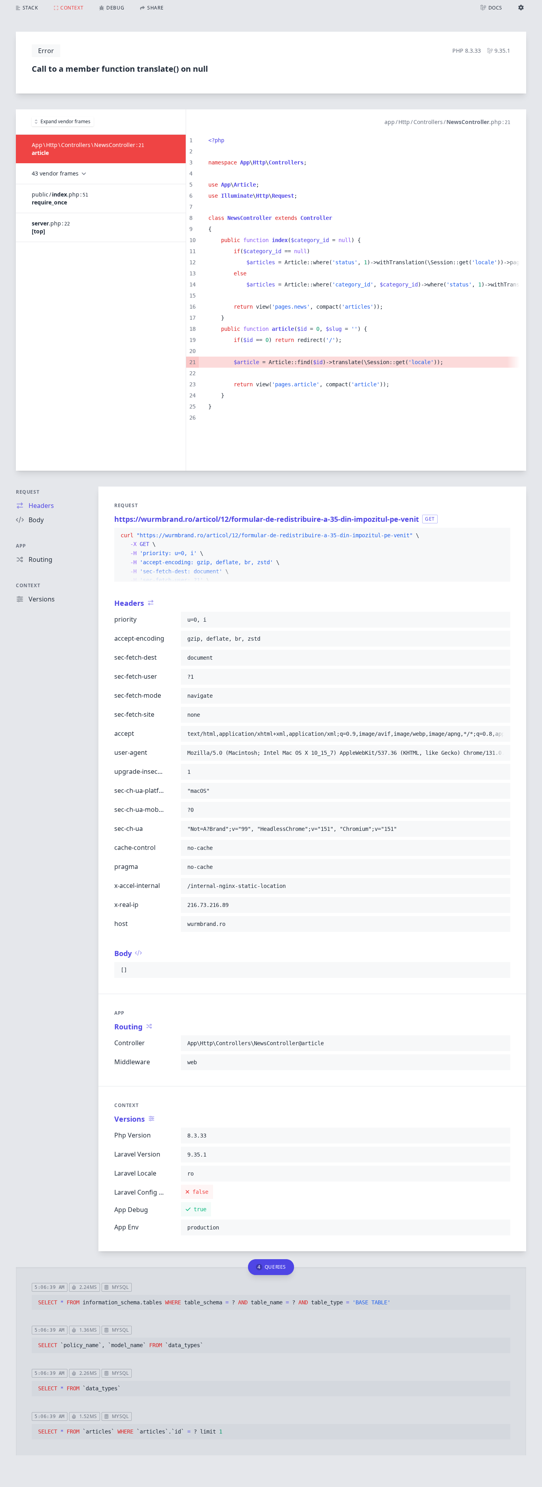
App (21, 545)
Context (28, 585)
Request (27, 492)
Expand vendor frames (65, 121)
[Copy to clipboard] (500, 535)
